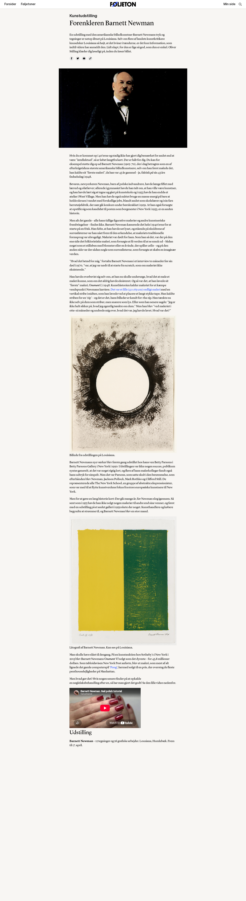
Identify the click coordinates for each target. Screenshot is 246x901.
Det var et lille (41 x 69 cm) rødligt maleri (135, 289)
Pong (113, 667)
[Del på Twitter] (78, 58)
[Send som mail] (84, 58)
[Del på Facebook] (71, 58)
